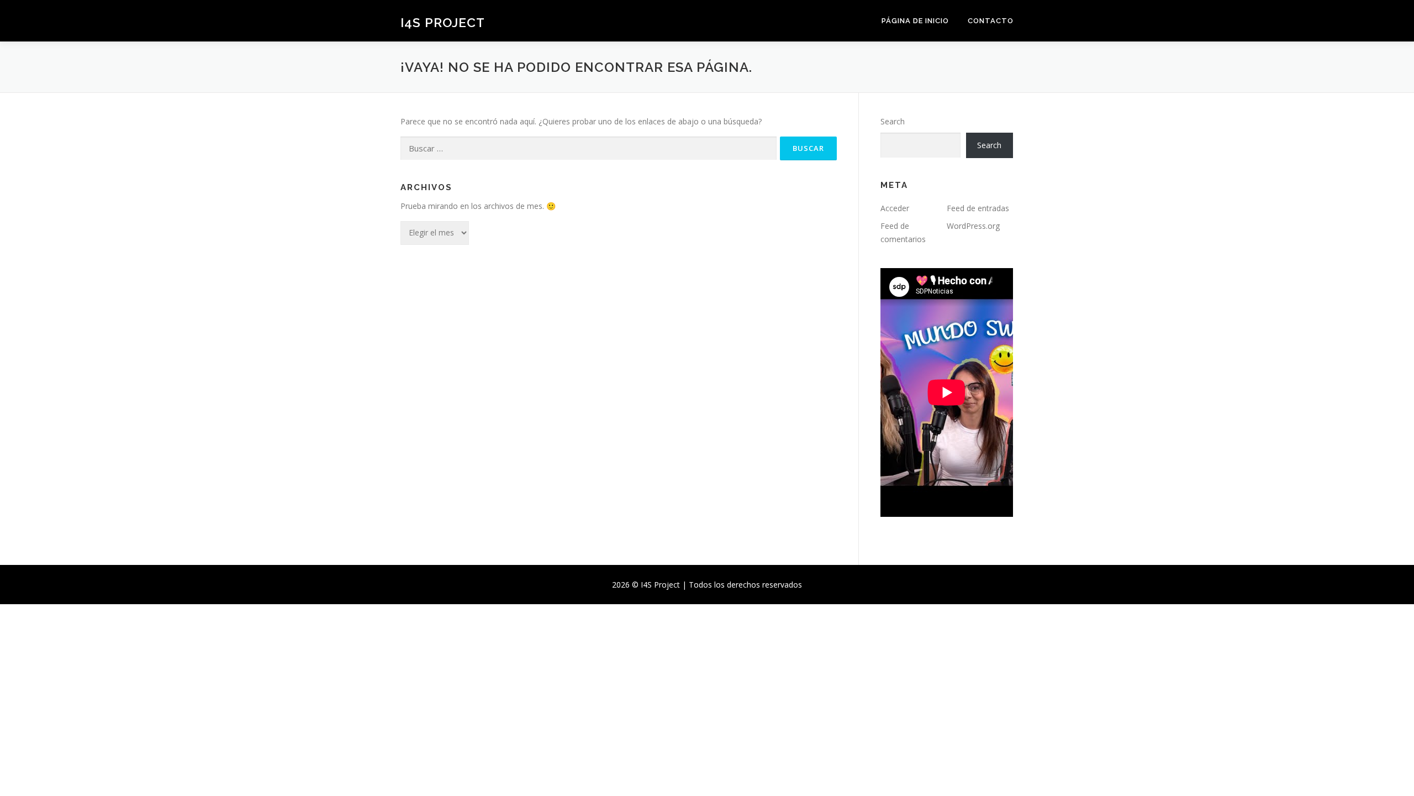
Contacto (991, 21)
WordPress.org (973, 226)
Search (892, 121)
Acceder (894, 208)
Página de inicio (915, 21)
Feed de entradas (978, 208)
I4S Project (442, 22)
